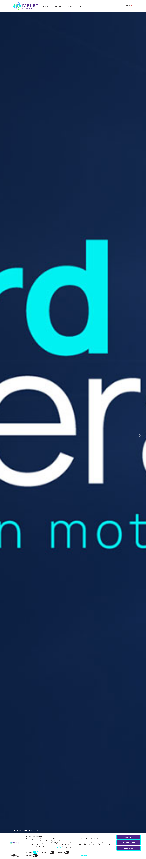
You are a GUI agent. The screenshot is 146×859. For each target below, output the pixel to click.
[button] (140, 435)
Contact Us (80, 6)
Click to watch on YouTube (23, 830)
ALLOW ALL (128, 837)
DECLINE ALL (128, 848)
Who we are (47, 6)
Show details (83, 855)
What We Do (59, 6)
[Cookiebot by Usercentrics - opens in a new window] (14, 855)
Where (70, 6)
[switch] (52, 852)
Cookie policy (56, 847)
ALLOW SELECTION (128, 842)
